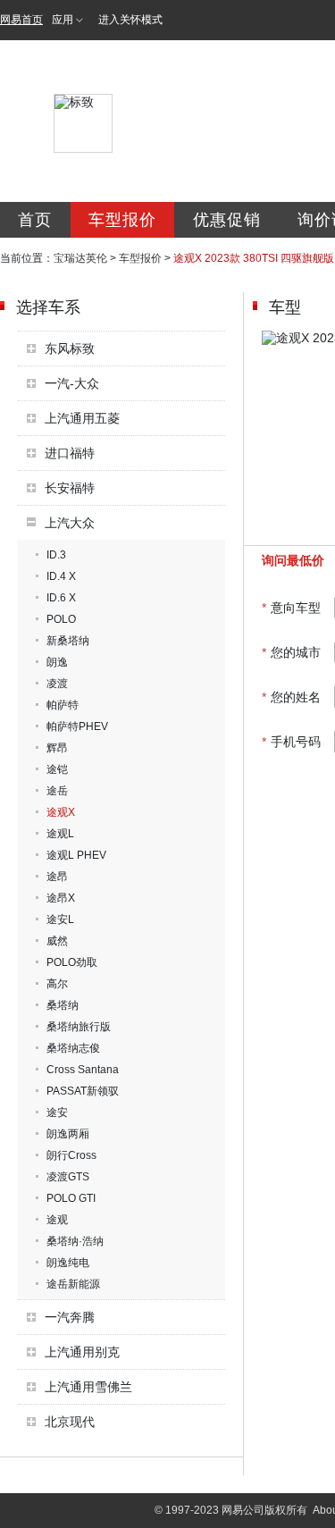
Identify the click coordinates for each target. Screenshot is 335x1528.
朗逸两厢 (67, 1134)
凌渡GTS (67, 1177)
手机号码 (291, 742)
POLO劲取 (71, 962)
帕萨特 (62, 705)
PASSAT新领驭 (82, 1091)
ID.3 (56, 555)
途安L (60, 919)
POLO (61, 619)
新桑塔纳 (67, 640)
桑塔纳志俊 (73, 1048)
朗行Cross (71, 1155)
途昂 (57, 876)
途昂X (60, 898)
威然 (57, 941)
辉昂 (57, 748)
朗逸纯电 (67, 1262)
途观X (60, 812)
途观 (57, 1219)
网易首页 (21, 19)
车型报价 (122, 220)
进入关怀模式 (130, 19)
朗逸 (57, 662)
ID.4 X (61, 576)
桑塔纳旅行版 (78, 1026)
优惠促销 (227, 220)
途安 (57, 1112)
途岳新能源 (73, 1284)
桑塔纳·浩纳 (75, 1241)
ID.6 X (61, 598)
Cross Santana (82, 1069)
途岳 (57, 791)
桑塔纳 (62, 1005)
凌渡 (57, 683)
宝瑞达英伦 (80, 258)
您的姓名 (291, 697)
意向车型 (291, 607)
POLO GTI (71, 1198)
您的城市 (291, 652)
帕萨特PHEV (77, 726)
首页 (35, 220)
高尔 (57, 984)
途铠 (57, 769)
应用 (62, 19)
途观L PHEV (76, 855)
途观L (60, 833)
